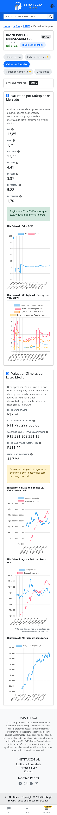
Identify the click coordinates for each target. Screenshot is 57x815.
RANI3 (26, 26)
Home (7, 26)
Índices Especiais (36, 57)
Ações (16, 26)
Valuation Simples (16, 64)
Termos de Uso (28, 767)
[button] (49, 6)
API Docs (13, 797)
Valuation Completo (17, 71)
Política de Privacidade (28, 764)
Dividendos (43, 71)
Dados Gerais (13, 57)
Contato (28, 771)
